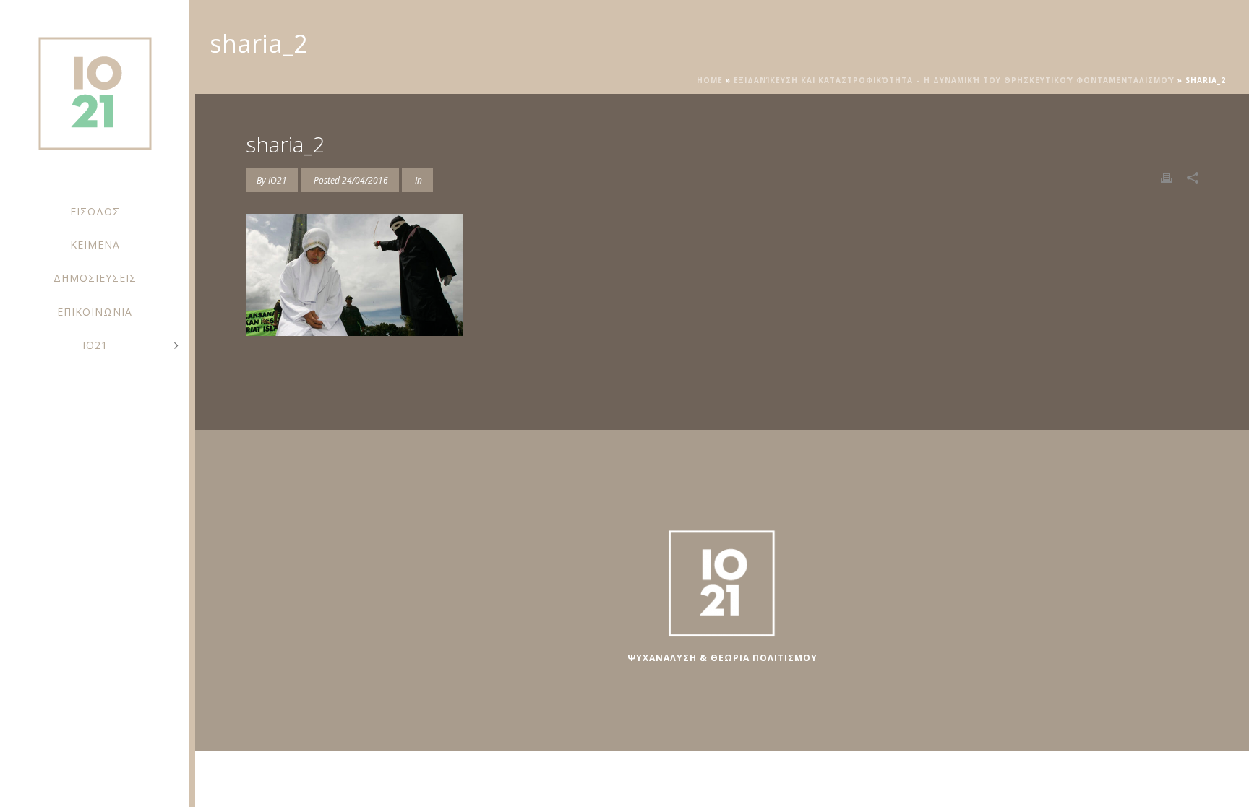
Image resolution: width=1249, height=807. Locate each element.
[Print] (1166, 176)
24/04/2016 (365, 180)
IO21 (277, 180)
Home (710, 80)
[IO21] (94, 101)
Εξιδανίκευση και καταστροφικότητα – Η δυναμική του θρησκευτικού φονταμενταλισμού (954, 80)
